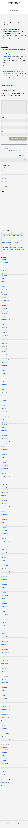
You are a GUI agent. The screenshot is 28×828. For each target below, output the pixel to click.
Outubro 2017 (4, 322)
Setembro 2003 (4, 714)
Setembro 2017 (4, 324)
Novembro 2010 (4, 509)
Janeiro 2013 (4, 438)
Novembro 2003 (4, 709)
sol (15, 249)
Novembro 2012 (4, 443)
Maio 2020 (3, 297)
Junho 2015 (3, 368)
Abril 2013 (3, 430)
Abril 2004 (3, 695)
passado (15, 247)
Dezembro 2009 (4, 538)
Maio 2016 (3, 349)
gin (23, 245)
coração (17, 237)
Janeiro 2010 (4, 536)
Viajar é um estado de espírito (10, 71)
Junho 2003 (3, 723)
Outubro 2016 (4, 341)
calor (8, 235)
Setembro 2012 (4, 449)
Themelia (14, 825)
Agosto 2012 (4, 452)
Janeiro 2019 (4, 311)
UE (7, 252)
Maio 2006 (3, 641)
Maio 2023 (3, 267)
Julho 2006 (3, 636)
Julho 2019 (3, 303)
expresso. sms (5, 245)
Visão (2, 184)
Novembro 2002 (4, 741)
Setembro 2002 (4, 747)
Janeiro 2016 (4, 351)
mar (3, 247)
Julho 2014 (3, 392)
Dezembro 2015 (4, 354)
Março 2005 (4, 674)
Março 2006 (4, 647)
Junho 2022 (3, 278)
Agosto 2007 (4, 601)
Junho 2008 (3, 587)
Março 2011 (4, 498)
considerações (5, 237)
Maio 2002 (3, 758)
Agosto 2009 (4, 549)
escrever (23, 240)
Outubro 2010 (4, 511)
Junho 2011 (3, 489)
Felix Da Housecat (17, 35)
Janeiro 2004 (4, 704)
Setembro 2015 (4, 359)
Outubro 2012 (4, 446)
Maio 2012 (3, 460)
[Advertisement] (14, 211)
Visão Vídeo (4, 186)
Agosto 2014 (4, 389)
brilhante (4, 235)
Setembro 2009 (4, 546)
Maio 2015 (3, 370)
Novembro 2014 (4, 384)
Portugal (10, 29)
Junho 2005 (3, 668)
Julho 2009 (3, 552)
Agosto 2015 (4, 362)
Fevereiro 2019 (4, 308)
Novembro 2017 (4, 319)
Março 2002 (4, 763)
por (7, 249)
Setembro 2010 (4, 514)
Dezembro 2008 (4, 571)
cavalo (18, 235)
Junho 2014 (3, 395)
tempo (18, 249)
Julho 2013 (3, 424)
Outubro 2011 (4, 479)
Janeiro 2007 (4, 620)
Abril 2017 (3, 332)
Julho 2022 (3, 275)
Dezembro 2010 (4, 506)
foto (14, 245)
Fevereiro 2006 (4, 649)
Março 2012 (4, 465)
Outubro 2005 (4, 657)
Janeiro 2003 (4, 736)
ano (7, 85)
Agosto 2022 (4, 273)
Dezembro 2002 (4, 739)
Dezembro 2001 (4, 771)
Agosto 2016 (4, 343)
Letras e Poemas (5, 178)
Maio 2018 (3, 316)
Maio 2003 (3, 725)
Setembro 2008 (4, 579)
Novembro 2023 (4, 265)
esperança (8, 242)
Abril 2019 (3, 305)
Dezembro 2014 (4, 381)
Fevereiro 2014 (4, 406)
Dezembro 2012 (4, 441)
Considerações (4, 167)
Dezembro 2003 (4, 706)
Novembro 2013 (4, 414)
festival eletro (13, 31)
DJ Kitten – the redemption (10, 49)
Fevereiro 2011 (4, 500)
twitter (3, 252)
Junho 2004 (3, 690)
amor (13, 233)
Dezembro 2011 (4, 473)
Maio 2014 (3, 397)
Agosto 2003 (4, 717)
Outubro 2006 (4, 628)
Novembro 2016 (4, 338)
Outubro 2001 (4, 777)
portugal (11, 249)
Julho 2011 (3, 487)
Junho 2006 (3, 639)
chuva (22, 235)
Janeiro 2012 (4, 471)
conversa (12, 237)
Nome (3, 117)
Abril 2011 (3, 495)
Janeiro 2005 (4, 679)
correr (21, 237)
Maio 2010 (3, 525)
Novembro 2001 (4, 774)
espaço (3, 242)
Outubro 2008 (4, 576)
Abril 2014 (3, 400)
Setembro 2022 (4, 270)
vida (13, 252)
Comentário (4, 98)
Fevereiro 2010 (4, 533)
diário (18, 240)
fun (9, 85)
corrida (3, 240)
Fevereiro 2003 (4, 733)
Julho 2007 (3, 603)
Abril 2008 (3, 592)
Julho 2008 (3, 584)
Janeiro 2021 (4, 292)
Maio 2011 (3, 492)
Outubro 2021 (4, 286)
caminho (13, 235)
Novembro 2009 (4, 541)
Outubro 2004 (4, 685)
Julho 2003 (3, 720)
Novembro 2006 (4, 625)
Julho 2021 (3, 289)
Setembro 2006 (4, 630)
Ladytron (9, 35)
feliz (10, 245)
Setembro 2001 (4, 779)
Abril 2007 (3, 611)
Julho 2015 (3, 365)
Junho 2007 (3, 606)
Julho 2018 (3, 313)
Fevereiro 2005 (4, 676)
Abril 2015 (3, 373)
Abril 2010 (3, 527)
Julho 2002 (3, 752)
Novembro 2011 (4, 476)
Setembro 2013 (4, 419)
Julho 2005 (3, 666)
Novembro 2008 (4, 574)
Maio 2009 (3, 557)
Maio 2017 (3, 330)
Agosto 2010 (4, 517)
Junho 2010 (3, 522)
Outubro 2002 (4, 744)
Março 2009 (4, 563)
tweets (23, 249)
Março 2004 (4, 698)
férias (20, 245)
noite (15, 39)
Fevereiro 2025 (4, 262)
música (6, 247)
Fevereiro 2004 (4, 701)
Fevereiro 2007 (4, 617)
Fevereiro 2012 (4, 468)
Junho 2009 (3, 555)
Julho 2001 (3, 785)
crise (8, 240)
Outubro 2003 (4, 712)
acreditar (4, 233)
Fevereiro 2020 (4, 300)
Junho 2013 (3, 427)
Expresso (3, 175)
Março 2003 (4, 731)
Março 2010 (4, 530)
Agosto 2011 (4, 484)
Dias (8, 83)
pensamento (21, 247)
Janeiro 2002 (4, 769)
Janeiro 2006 (4, 652)
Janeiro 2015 (4, 378)
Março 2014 (4, 403)
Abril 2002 (3, 760)
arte (20, 233)
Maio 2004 (3, 693)
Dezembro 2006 (4, 622)
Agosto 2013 (4, 422)
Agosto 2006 (4, 633)
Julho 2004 (3, 687)
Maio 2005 (3, 671)
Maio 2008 (3, 590)
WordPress (22, 823)
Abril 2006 (3, 644)
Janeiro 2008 (4, 598)
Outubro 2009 (4, 544)
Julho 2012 (3, 454)
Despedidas (6, 64)
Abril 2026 (3, 259)
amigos (9, 233)
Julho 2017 (3, 327)
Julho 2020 (3, 294)
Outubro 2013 (4, 416)
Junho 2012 (3, 457)
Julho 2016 (3, 346)
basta (23, 233)
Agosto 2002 (4, 750)
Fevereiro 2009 (4, 565)
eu (12, 242)
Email (3, 124)
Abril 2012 (3, 462)
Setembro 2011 (4, 481)
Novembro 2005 (4, 655)
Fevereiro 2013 (4, 435)
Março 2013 (4, 433)
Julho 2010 (3, 519)
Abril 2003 (3, 728)
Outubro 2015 (4, 357)
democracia (12, 240)
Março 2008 (4, 595)
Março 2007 (4, 614)
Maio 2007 (3, 609)
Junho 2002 (3, 755)
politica (3, 249)
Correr (2, 170)
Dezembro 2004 (4, 682)
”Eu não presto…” (7, 56)
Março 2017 (4, 335)
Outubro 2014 (4, 387)
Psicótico (12, 823)
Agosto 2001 (4, 782)
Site (2, 131)
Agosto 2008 (4, 582)
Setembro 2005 (4, 660)
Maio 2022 (3, 281)
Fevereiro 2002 (4, 766)
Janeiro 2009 (4, 568)
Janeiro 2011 (4, 503)
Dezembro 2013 (4, 411)
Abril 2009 (3, 560)
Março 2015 (4, 376)
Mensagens (4, 181)
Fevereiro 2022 (4, 284)
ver (9, 252)
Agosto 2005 (4, 663)
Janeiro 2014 (4, 408)
